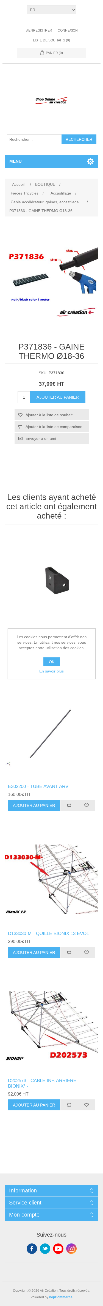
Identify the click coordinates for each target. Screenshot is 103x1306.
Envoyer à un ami (41, 438)
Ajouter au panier (58, 397)
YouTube (58, 1248)
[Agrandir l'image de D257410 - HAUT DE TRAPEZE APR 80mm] (51, 579)
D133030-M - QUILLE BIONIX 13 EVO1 (48, 933)
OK (51, 662)
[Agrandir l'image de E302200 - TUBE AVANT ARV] (51, 732)
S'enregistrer (39, 30)
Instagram (71, 1248)
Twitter (45, 1248)
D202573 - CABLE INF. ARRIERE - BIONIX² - (43, 1083)
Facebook (32, 1248)
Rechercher (79, 139)
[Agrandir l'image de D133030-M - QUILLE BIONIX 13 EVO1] (51, 879)
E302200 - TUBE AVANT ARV (38, 786)
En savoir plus (51, 671)
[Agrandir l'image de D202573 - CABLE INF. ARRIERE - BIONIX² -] (51, 1026)
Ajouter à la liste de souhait (49, 415)
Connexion (68, 30)
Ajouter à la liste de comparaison (54, 426)
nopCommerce (61, 1297)
